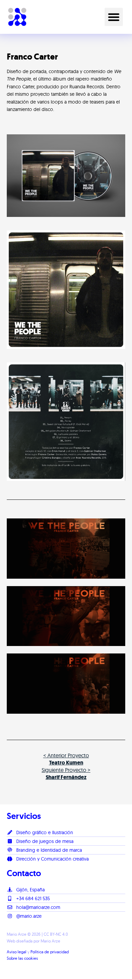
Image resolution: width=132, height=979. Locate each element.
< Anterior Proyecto (66, 759)
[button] (114, 17)
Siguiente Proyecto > (66, 773)
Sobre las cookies (22, 958)
